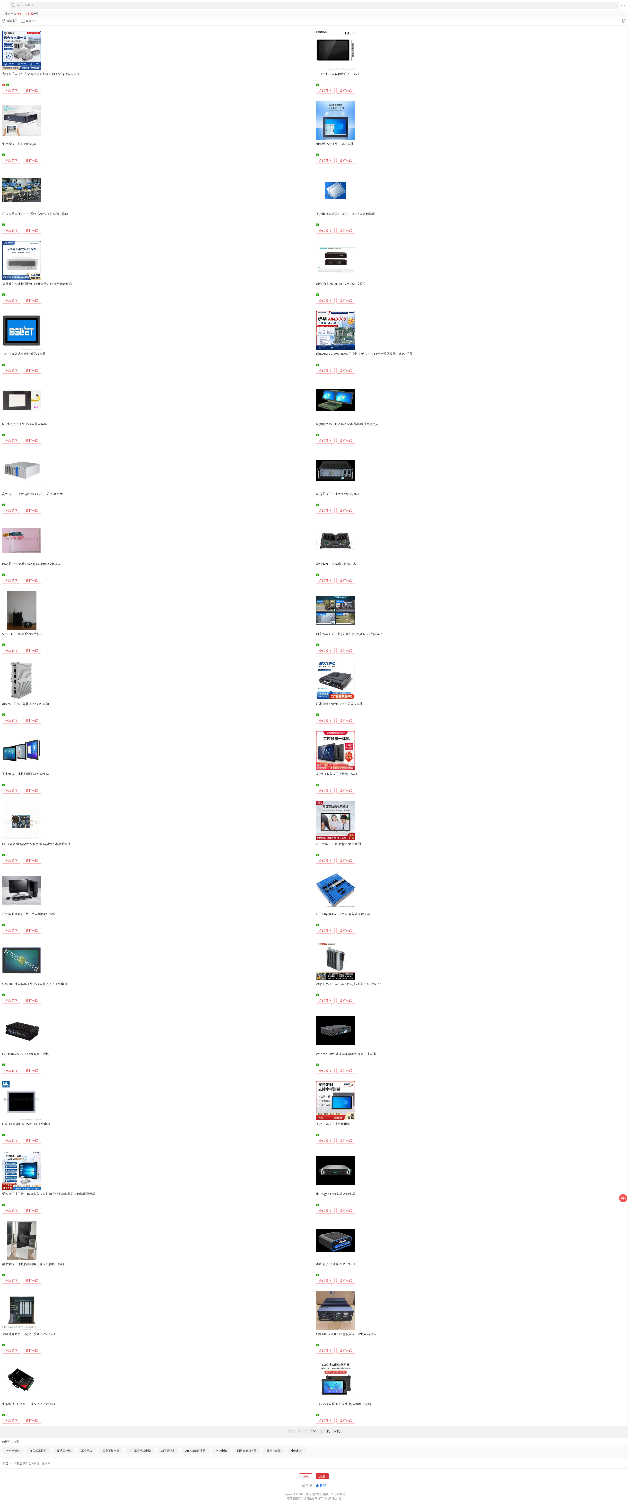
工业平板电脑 (111, 1450)
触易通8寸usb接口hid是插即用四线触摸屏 (31, 564)
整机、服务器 (42, 1463)
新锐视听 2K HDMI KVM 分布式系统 (341, 284)
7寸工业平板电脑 (140, 1450)
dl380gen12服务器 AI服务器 (335, 1194)
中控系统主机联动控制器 (19, 144)
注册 (322, 1476)
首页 (5, 1463)
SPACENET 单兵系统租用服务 (22, 634)
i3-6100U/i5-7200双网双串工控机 (25, 1054)
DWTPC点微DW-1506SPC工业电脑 (26, 1124)
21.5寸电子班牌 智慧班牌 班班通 (338, 844)
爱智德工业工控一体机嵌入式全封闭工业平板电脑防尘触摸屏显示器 (48, 1194)
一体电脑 (221, 1450)
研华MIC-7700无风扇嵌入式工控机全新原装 (346, 1334)
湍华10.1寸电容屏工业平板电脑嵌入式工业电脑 (34, 984)
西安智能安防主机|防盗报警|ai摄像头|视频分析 (349, 634)
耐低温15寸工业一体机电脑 (335, 144)
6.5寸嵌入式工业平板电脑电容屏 (24, 424)
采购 (623, 1198)
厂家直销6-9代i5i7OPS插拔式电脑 (339, 704)
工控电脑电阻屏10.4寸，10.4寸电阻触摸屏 (345, 214)
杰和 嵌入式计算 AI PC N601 (335, 1264)
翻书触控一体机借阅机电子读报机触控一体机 (33, 1264)
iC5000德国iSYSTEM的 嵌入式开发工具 (343, 914)
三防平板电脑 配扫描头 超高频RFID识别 (343, 1404)
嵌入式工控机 (38, 1450)
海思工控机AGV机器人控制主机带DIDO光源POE (349, 984)
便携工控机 (64, 1450)
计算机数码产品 (21, 1463)
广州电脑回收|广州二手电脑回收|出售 (28, 914)
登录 (306, 1476)
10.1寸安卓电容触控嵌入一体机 (337, 74)
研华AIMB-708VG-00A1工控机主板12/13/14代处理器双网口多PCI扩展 (364, 354)
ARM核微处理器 (195, 1450)
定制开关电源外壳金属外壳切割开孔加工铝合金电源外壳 (41, 74)
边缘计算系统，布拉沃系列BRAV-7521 (28, 1334)
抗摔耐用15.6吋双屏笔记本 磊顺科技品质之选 (347, 424)
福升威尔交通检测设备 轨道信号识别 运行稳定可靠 (37, 284)
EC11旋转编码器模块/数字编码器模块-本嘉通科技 (36, 844)
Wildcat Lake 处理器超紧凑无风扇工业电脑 (346, 1054)
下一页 (325, 1431)
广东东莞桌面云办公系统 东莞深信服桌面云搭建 (35, 214)
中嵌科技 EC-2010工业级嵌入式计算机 (28, 1404)
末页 (336, 1431)
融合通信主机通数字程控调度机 (337, 494)
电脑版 (321, 1485)
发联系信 (11, 91)
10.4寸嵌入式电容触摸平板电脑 (24, 354)
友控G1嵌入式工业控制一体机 (336, 774)
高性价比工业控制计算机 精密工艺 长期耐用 (32, 494)
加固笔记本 (168, 1450)
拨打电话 (32, 90)
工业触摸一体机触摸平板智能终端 (25, 774)
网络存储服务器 (247, 1450)
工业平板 (86, 1450)
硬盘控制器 (274, 1450)
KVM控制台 (12, 1450)
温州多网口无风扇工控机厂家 (336, 564)
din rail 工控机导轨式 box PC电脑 (25, 704)
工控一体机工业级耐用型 (333, 1124)
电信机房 (296, 1450)
